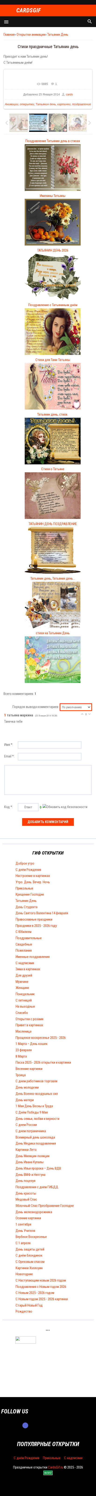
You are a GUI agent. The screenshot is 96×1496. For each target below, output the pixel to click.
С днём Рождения (28, 870)
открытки (27, 104)
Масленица (23, 1031)
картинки (64, 104)
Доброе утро (25, 863)
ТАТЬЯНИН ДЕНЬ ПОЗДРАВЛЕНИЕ (53, 524)
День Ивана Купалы (30, 1162)
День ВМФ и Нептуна (30, 1175)
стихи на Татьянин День (53, 633)
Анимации (11, 104)
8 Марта (21, 1056)
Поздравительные (29, 938)
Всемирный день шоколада (35, 1137)
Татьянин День (57, 34)
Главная (8, 34)
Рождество (24, 1311)
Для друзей (24, 975)
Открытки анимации (31, 34)
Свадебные (24, 944)
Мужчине (22, 982)
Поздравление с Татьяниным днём (52, 305)
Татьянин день (46, 104)
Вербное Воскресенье (31, 1237)
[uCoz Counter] (25, 1342)
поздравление (81, 104)
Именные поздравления (33, 957)
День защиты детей (30, 1249)
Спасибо (22, 1013)
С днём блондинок (29, 1255)
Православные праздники (34, 919)
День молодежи (27, 1087)
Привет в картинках (29, 1025)
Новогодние (24, 1274)
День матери (25, 1100)
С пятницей (24, 1000)
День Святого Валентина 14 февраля (42, 913)
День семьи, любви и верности (37, 1119)
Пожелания (24, 950)
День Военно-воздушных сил (37, 1094)
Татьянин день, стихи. (52, 414)
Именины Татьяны (52, 196)
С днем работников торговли (36, 1081)
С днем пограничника (31, 1131)
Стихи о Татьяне (52, 469)
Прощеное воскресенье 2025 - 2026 (41, 1038)
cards (69, 94)
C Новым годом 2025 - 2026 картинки (42, 1299)
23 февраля (24, 1050)
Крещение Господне (30, 894)
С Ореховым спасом (30, 1262)
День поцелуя (25, 1181)
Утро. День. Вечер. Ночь (33, 882)
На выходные (25, 1006)
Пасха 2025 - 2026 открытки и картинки (43, 1062)
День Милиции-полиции (32, 1156)
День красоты (26, 1193)
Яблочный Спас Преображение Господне (45, 1206)
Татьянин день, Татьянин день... (53, 578)
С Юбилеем (23, 932)
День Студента (27, 907)
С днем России (26, 1125)
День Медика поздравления (36, 1143)
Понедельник (25, 994)
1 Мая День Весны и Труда (34, 1106)
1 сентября (23, 1224)
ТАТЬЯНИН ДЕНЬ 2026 (52, 250)
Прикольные (24, 888)
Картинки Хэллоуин (29, 1268)
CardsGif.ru (55, 1467)
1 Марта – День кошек (32, 1044)
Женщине (22, 988)
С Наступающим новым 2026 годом (41, 1280)
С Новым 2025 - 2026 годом (35, 1293)
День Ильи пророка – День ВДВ (38, 1168)
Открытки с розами (29, 1019)
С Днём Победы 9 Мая (32, 1112)
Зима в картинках (28, 969)
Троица (21, 1075)
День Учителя (25, 1231)
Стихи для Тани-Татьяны (52, 360)
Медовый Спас (26, 1199)
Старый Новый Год (29, 1305)
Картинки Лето (26, 1150)
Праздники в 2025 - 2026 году (36, 926)
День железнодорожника (34, 1212)
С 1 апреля (23, 1243)
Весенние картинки (29, 1069)
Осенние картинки (28, 1218)
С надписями (25, 963)
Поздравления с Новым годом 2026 (41, 1287)
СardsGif (28, 10)
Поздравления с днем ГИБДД (37, 1187)
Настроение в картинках (33, 876)
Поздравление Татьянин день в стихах (52, 141)
